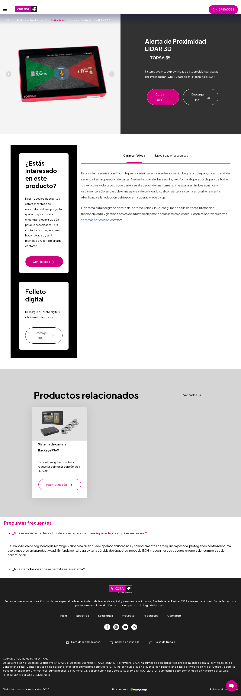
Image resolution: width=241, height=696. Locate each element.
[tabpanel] (155, 193)
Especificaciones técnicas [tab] (171, 155)
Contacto (174, 616)
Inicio (63, 616)
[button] (182, 74)
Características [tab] (134, 155)
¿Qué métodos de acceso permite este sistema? (48, 569)
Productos (151, 616)
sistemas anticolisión (95, 220)
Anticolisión (58, 20)
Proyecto (128, 616)
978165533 (226, 9)
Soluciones (105, 616)
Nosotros (82, 616)
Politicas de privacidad (224, 689)
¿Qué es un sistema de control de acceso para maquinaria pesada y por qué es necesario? (79, 533)
